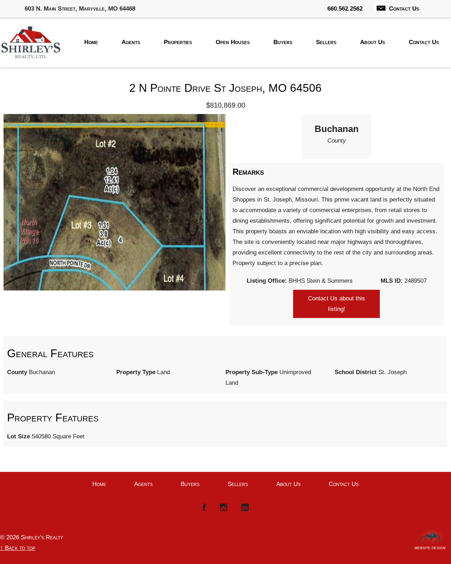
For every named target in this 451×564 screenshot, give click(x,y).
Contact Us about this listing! (336, 303)
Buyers (282, 42)
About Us (372, 42)
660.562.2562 (345, 8)
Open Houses (233, 42)
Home (91, 42)
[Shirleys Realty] (31, 44)
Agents (131, 42)
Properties (178, 42)
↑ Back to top (17, 548)
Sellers (326, 42)
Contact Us (404, 8)
